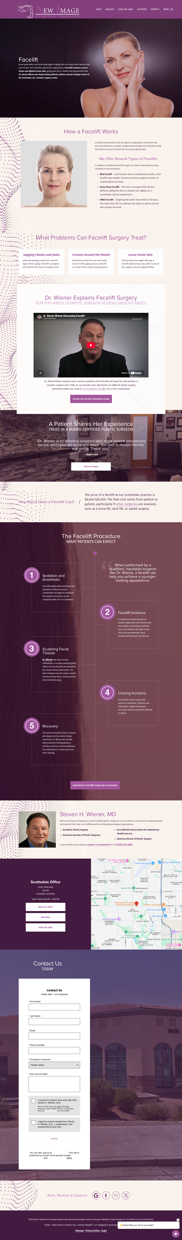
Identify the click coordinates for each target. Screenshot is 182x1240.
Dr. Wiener (47, 659)
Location (142, 9)
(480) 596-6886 (124, 844)
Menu (166, 9)
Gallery (109, 9)
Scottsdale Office (45, 882)
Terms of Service (57, 1158)
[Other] (116, 1195)
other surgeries (127, 504)
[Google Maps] (96, 1195)
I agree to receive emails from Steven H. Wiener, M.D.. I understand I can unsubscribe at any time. (56, 1124)
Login (104, 1230)
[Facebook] (106, 1195)
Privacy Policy (51, 1111)
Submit (54, 1138)
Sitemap (79, 1230)
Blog (98, 9)
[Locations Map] (136, 904)
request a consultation (98, 844)
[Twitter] (126, 1195)
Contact (155, 9)
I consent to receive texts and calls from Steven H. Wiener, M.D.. (57, 1105)
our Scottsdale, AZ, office (94, 388)
